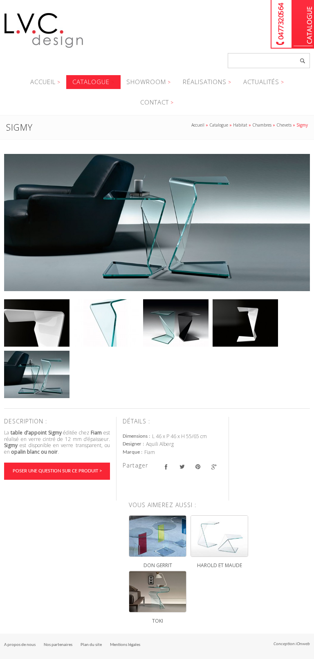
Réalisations (205, 82)
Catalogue (303, 24)
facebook (165, 466)
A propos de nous (20, 645)
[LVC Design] (44, 48)
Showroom (146, 82)
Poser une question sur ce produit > (57, 471)
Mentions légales (125, 645)
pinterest (197, 466)
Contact (154, 102)
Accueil (43, 82)
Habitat (240, 125)
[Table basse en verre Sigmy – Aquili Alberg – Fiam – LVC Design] (157, 222)
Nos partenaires (58, 645)
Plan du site (91, 645)
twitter (181, 466)
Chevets (284, 125)
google (213, 466)
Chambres (261, 125)
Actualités (261, 82)
